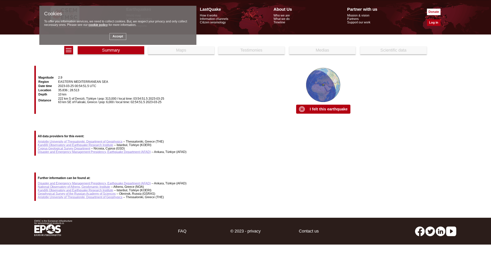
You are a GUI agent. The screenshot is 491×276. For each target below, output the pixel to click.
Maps (181, 50)
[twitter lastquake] (430, 231)
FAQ (182, 231)
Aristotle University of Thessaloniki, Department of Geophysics (80, 141)
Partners (353, 19)
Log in (433, 22)
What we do (282, 19)
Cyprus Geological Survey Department (64, 148)
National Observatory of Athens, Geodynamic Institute (74, 186)
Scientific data (393, 50)
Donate (433, 11)
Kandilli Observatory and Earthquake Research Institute (75, 145)
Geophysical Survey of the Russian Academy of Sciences (77, 193)
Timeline (279, 22)
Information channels (214, 19)
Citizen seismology (213, 22)
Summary (111, 50)
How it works (208, 15)
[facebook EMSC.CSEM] (420, 231)
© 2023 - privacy (245, 231)
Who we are (282, 15)
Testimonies (251, 50)
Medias (322, 50)
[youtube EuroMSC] (451, 231)
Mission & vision (358, 15)
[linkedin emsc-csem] (440, 231)
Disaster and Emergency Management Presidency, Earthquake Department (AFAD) (94, 152)
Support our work (358, 22)
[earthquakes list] (68, 50)
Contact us (309, 231)
